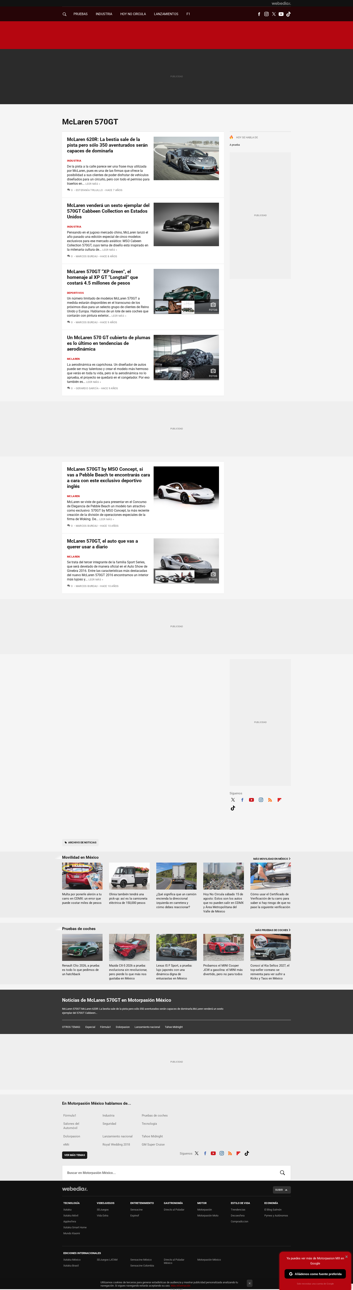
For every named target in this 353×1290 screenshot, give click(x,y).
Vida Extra (102, 1215)
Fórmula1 (105, 1026)
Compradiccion (239, 1221)
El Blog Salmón (273, 1209)
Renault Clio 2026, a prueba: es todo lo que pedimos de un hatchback (81, 970)
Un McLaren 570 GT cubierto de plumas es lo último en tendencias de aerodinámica (108, 343)
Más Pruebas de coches (271, 930)
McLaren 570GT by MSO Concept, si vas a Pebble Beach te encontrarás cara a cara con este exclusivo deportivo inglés (108, 477)
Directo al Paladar (174, 1209)
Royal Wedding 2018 (116, 1144)
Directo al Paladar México (174, 1261)
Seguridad (109, 1124)
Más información (180, 1285)
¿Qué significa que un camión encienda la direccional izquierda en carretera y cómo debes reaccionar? (176, 900)
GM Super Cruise (153, 1144)
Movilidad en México (80, 857)
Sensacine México (141, 1259)
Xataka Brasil (71, 1265)
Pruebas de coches (79, 928)
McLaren (73, 358)
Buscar (282, 1173)
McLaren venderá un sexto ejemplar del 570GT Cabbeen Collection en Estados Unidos (108, 211)
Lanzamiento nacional (147, 1026)
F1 (188, 14)
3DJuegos (103, 1209)
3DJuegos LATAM (107, 1259)
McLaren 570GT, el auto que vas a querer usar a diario (102, 544)
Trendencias (238, 1209)
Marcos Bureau (87, 256)
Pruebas (81, 14)
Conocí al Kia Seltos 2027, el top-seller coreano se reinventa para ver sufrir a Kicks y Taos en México (269, 972)
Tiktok (288, 14)
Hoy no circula (133, 14)
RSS (270, 799)
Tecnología (149, 1124)
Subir (279, 1189)
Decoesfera (238, 1215)
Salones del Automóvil (71, 1126)
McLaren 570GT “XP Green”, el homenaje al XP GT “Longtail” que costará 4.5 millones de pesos (102, 277)
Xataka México (71, 1259)
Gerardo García (87, 388)
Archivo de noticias (82, 842)
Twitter (273, 14)
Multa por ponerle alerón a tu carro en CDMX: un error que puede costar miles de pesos (82, 898)
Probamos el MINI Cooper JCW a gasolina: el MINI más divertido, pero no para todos (223, 970)
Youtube (281, 14)
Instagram (266, 14)
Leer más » (92, 183)
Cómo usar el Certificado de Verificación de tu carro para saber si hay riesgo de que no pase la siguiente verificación (270, 900)
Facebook (259, 14)
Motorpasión (204, 1209)
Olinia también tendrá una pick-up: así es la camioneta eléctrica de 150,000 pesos (128, 898)
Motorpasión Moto (207, 1215)
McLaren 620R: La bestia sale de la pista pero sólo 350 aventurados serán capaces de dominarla (107, 145)
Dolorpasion (123, 1026)
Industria (104, 14)
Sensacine (136, 1209)
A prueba (235, 144)
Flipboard (279, 799)
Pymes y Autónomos (276, 1215)
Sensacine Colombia (142, 1265)
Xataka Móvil (70, 1215)
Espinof (134, 1215)
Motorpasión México (209, 1259)
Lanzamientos (166, 14)
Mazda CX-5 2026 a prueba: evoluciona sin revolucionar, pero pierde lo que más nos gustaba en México (128, 972)
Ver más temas (74, 1155)
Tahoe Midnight (174, 1026)
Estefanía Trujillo (89, 190)
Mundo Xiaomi (71, 1233)
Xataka (67, 1209)
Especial (90, 1026)
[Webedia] (281, 3)
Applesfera (69, 1221)
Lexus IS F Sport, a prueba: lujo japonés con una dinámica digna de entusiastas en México (174, 972)
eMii (66, 1144)
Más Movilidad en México (270, 858)
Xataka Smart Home (75, 1227)
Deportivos (75, 292)
